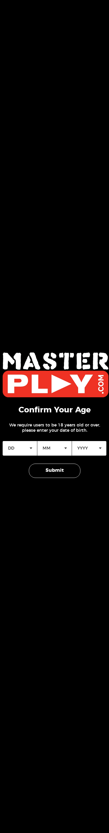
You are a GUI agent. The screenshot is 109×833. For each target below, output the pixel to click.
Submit (55, 470)
